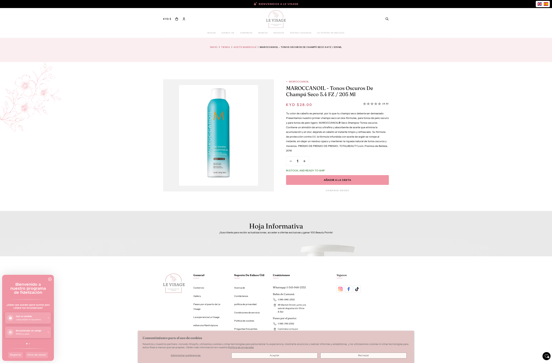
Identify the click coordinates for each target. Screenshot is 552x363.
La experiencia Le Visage (206, 317)
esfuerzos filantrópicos (205, 325)
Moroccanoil (299, 81)
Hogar (211, 33)
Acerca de (228, 33)
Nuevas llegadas (301, 33)
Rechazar (363, 355)
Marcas (263, 33)
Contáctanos (241, 296)
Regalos (279, 33)
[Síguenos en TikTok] (357, 289)
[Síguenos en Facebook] (348, 289)
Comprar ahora (337, 190)
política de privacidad (245, 304)
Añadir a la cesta (337, 180)
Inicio (214, 47)
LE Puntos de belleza (331, 33)
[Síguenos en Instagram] (340, 289)
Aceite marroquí (244, 47)
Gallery (197, 296)
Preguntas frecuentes (245, 328)
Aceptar (274, 355)
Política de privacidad (241, 347)
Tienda (225, 47)
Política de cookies (244, 320)
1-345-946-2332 (296, 287)
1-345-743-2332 (286, 323)
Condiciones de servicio (247, 312)
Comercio (246, 33)
